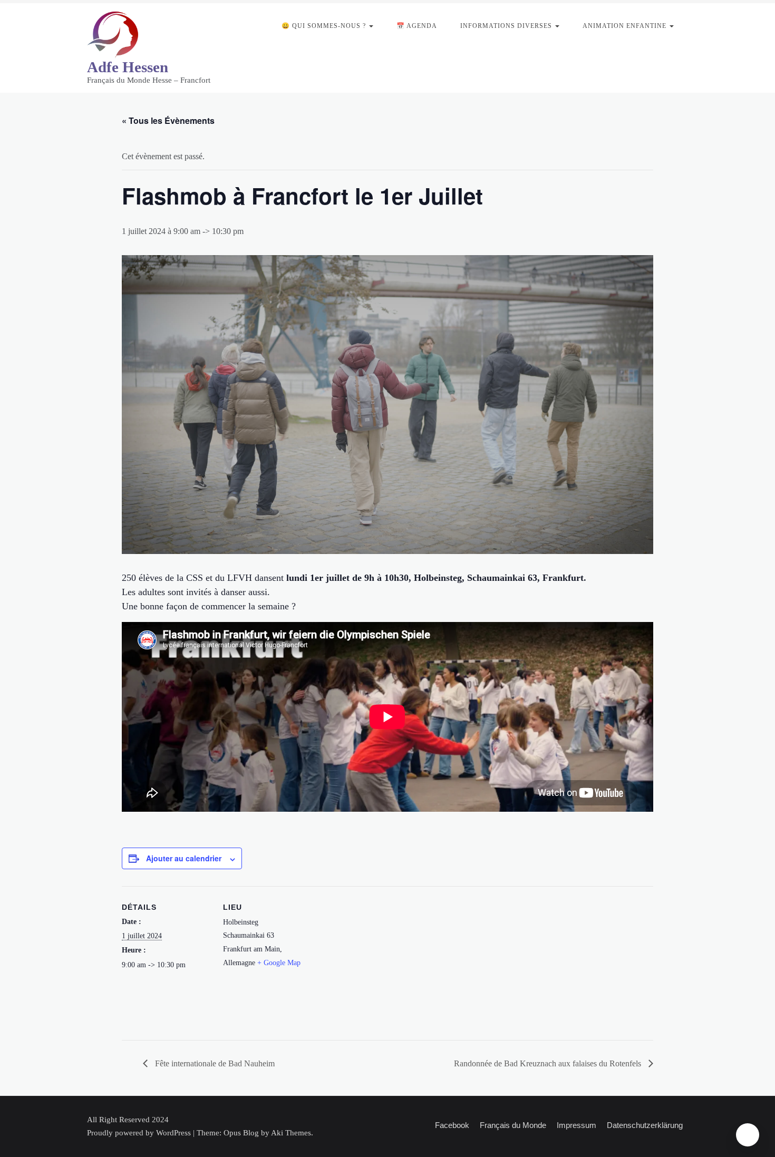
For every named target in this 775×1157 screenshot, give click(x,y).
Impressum (576, 1125)
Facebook (452, 1125)
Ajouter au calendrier (183, 858)
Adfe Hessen (127, 67)
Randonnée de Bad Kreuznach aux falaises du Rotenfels (548, 1063)
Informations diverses (506, 26)
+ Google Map (279, 963)
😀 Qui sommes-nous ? (324, 26)
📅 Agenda (416, 26)
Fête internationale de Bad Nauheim (214, 1063)
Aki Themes (291, 1133)
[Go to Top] (747, 1134)
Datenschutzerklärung (645, 1125)
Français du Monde (513, 1125)
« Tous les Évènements (168, 120)
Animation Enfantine (624, 26)
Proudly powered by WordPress (140, 1133)
